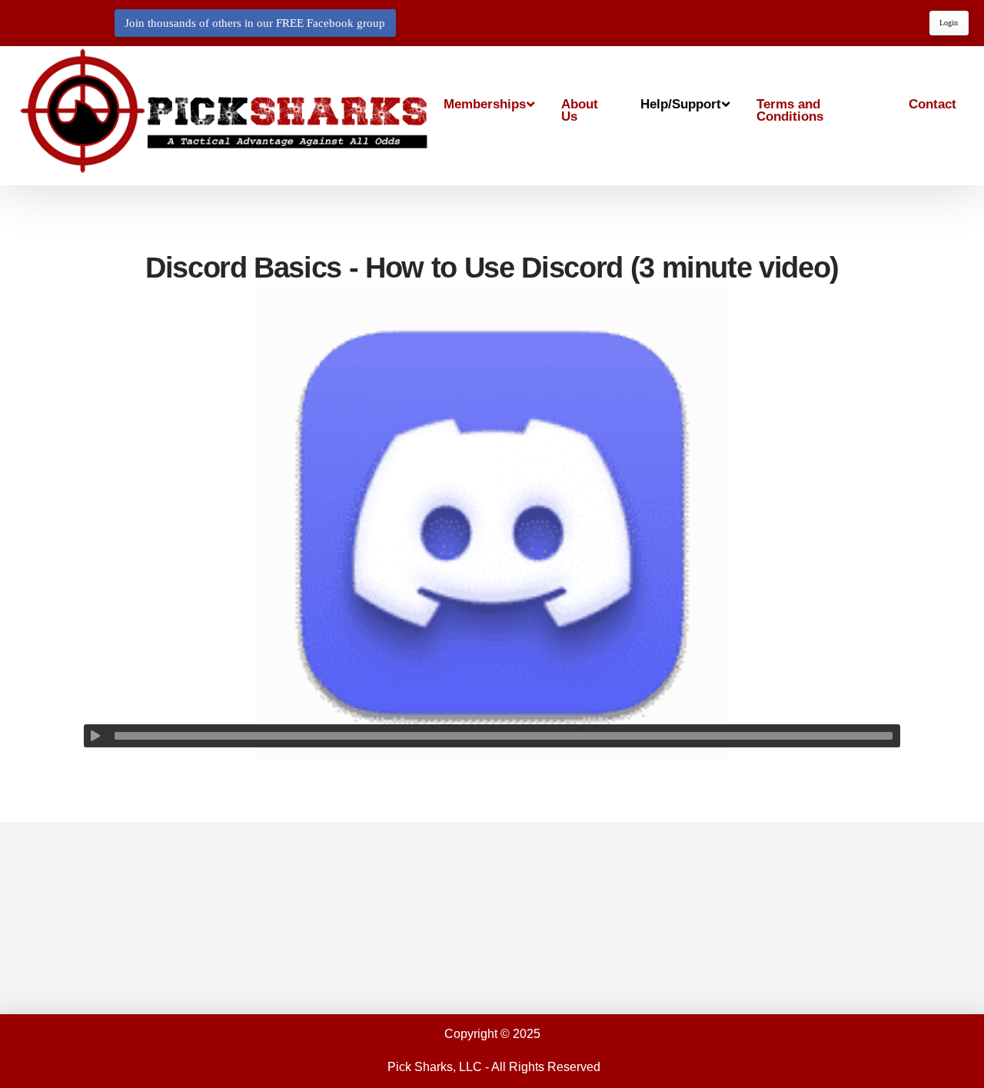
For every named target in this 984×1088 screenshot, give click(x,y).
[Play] (95, 735)
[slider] (504, 736)
